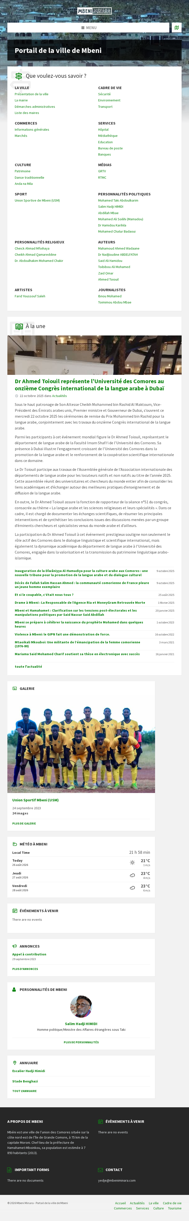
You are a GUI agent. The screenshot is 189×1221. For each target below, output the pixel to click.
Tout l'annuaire (24, 1091)
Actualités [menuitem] (137, 1203)
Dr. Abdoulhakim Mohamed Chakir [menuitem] (39, 260)
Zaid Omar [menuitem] (105, 273)
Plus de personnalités (81, 1042)
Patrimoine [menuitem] (23, 171)
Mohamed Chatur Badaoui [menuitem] (117, 231)
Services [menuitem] (106, 123)
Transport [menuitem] (105, 106)
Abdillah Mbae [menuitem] (108, 213)
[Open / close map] (177, 27)
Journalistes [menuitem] (112, 289)
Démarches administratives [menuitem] (35, 106)
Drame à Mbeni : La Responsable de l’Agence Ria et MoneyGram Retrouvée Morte (80, 602)
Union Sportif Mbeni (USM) (35, 800)
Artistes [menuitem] (23, 289)
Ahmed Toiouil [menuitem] (108, 279)
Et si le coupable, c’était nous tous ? (44, 594)
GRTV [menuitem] (102, 171)
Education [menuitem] (105, 142)
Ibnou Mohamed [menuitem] (110, 296)
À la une (35, 326)
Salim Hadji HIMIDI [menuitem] (110, 206)
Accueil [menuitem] (120, 1203)
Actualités (59, 396)
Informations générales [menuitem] (32, 129)
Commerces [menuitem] (26, 123)
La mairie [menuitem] (21, 100)
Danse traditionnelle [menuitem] (29, 177)
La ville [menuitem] (22, 87)
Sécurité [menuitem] (104, 94)
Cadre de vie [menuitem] (110, 87)
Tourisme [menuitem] (175, 1208)
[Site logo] (94, 13)
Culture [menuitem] (23, 164)
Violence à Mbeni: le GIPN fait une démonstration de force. (62, 634)
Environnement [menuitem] (109, 100)
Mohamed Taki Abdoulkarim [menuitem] (118, 200)
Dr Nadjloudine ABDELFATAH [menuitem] (118, 254)
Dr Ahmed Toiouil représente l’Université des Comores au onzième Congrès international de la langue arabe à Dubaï (89, 384)
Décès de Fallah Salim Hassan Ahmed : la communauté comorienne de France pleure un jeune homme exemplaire (82, 585)
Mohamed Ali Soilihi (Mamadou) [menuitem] (120, 219)
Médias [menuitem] (104, 164)
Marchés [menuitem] (21, 135)
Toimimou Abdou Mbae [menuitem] (114, 302)
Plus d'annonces (25, 969)
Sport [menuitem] (21, 194)
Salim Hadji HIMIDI (81, 1023)
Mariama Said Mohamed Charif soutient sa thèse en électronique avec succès (77, 654)
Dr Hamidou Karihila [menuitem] (112, 225)
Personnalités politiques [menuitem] (124, 194)
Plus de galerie (24, 823)
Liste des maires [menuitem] (27, 113)
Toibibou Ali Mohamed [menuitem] (114, 267)
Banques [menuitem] (104, 154)
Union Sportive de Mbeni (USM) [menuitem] (37, 200)
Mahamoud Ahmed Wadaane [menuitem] (119, 248)
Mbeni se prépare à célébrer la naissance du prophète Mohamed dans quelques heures (79, 624)
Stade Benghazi (25, 1081)
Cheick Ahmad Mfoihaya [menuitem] (32, 248)
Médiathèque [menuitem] (108, 135)
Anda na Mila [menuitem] (24, 183)
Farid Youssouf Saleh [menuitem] (30, 296)
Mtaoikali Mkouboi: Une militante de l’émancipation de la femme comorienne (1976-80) (77, 644)
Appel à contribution (29, 954)
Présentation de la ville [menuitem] (31, 94)
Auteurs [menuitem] (106, 242)
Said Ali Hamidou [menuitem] (110, 260)
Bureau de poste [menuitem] (110, 148)
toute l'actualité (28, 666)
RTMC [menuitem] (102, 177)
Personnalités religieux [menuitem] (39, 242)
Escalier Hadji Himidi (28, 1071)
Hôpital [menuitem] (103, 129)
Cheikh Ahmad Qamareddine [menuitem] (35, 254)
